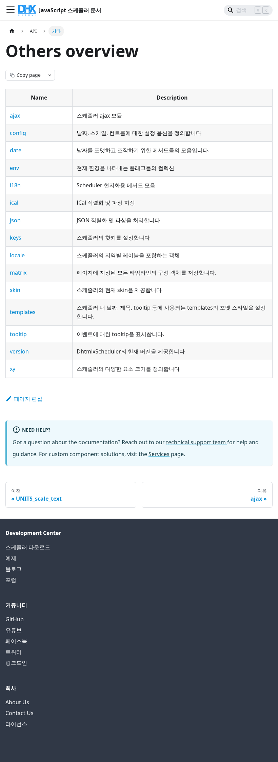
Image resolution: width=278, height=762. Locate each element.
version (19, 351)
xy (12, 369)
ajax (15, 115)
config (18, 133)
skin (15, 290)
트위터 (13, 652)
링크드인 (16, 662)
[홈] (11, 31)
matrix (18, 272)
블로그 (13, 569)
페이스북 (16, 641)
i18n (15, 185)
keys (15, 237)
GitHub (14, 619)
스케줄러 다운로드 (27, 547)
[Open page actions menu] (50, 75)
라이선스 (16, 724)
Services (159, 454)
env (14, 168)
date (15, 150)
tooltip (18, 334)
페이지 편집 (28, 398)
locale (17, 255)
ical (14, 202)
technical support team (196, 442)
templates (23, 312)
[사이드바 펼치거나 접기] (10, 10)
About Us (17, 702)
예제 (10, 558)
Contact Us (19, 713)
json (15, 220)
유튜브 (13, 630)
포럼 (10, 580)
